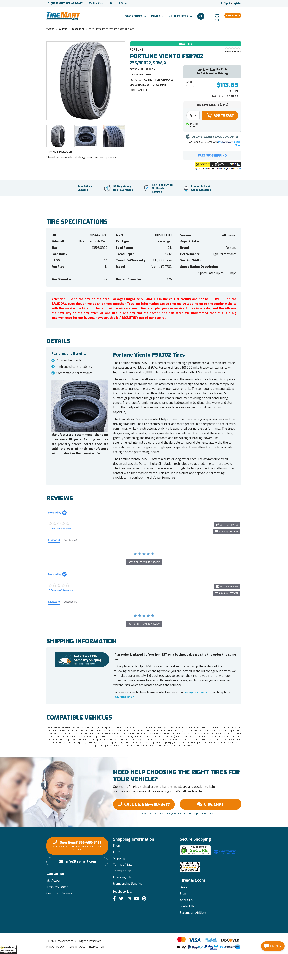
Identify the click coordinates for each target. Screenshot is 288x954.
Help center (96, 946)
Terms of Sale (122, 865)
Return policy (76, 946)
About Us (186, 900)
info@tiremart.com (198, 692)
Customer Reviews (59, 893)
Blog (183, 894)
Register (237, 3)
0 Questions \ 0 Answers (61, 528)
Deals (156, 16)
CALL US (147, 804)
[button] (8, 949)
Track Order (121, 3)
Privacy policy (55, 946)
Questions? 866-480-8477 (77, 845)
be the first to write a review (144, 562)
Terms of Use (122, 871)
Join (212, 69)
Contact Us (187, 906)
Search (200, 16)
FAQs (116, 852)
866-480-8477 (66, 3)
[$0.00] (217, 16)
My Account (54, 881)
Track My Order (57, 887)
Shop (116, 846)
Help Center (178, 16)
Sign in (227, 3)
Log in (202, 69)
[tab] (54, 541)
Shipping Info (122, 858)
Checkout (232, 15)
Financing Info (122, 877)
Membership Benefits (127, 884)
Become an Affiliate (193, 913)
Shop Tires (134, 16)
